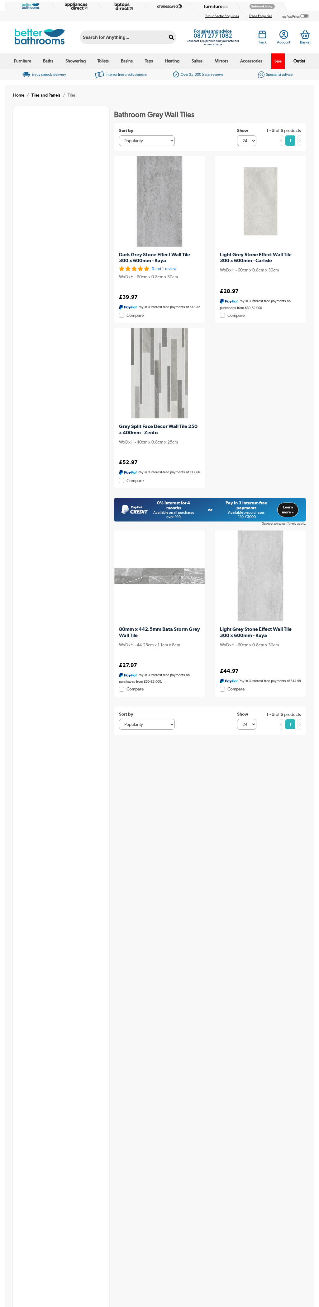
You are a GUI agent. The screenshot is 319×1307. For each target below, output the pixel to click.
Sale (278, 61)
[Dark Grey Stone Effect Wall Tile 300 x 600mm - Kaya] (159, 201)
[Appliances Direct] (75, 6)
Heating (172, 61)
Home (18, 95)
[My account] (283, 36)
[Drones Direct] (168, 6)
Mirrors (221, 61)
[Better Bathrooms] (29, 6)
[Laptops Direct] (122, 6)
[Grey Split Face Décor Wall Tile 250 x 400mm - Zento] (159, 373)
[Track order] (262, 36)
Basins (127, 61)
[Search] (172, 37)
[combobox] (128, 37)
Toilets (103, 61)
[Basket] (305, 34)
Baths (48, 61)
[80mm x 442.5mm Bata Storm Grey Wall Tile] (159, 576)
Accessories (251, 61)
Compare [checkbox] (135, 315)
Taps (149, 61)
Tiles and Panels (45, 95)
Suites (197, 61)
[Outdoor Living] (261, 6)
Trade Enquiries (260, 16)
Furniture (22, 61)
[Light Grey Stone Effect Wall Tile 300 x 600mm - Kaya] (260, 576)
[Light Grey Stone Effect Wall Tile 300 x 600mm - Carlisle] (260, 201)
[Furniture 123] (214, 6)
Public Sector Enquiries (222, 16)
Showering (75, 61)
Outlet (299, 61)
